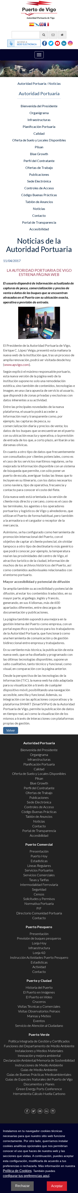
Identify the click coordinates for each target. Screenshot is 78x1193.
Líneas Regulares (39, 866)
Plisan (39, 147)
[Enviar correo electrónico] (53, 35)
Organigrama (39, 113)
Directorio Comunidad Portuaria (39, 913)
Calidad (39, 133)
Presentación (39, 851)
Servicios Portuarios (39, 870)
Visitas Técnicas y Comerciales (39, 1006)
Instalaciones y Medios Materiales (39, 1051)
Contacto (39, 215)
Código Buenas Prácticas (39, 195)
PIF (39, 908)
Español (31, 24)
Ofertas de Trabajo (39, 168)
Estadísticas (39, 861)
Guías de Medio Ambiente (39, 1070)
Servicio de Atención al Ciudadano (39, 1025)
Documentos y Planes (39, 1084)
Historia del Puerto (39, 987)
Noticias (54, 83)
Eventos (39, 1021)
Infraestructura (39, 948)
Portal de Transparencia (39, 222)
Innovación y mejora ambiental (39, 1055)
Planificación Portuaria (39, 126)
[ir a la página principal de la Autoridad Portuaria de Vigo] (39, 9)
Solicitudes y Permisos (39, 899)
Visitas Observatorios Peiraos (39, 1011)
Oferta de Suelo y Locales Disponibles (39, 140)
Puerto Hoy (39, 856)
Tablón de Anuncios (39, 202)
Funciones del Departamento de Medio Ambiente (39, 1046)
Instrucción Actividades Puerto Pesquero (39, 957)
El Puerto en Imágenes (39, 992)
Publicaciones (39, 174)
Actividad (39, 967)
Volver (10, 730)
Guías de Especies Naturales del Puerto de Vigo (39, 1079)
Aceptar (57, 1186)
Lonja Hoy (39, 943)
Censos (39, 894)
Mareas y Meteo (39, 1016)
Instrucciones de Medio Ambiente (39, 1065)
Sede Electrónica (39, 181)
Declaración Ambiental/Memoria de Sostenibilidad (39, 1060)
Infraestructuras (39, 120)
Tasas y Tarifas (39, 880)
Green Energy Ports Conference (39, 1089)
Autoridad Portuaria (31, 83)
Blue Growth (39, 154)
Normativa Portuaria (39, 903)
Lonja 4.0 (39, 953)
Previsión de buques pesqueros (39, 938)
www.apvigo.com (16, 365)
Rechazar (22, 1186)
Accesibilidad (39, 229)
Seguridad (39, 889)
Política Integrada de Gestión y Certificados (39, 1041)
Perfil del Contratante (39, 161)
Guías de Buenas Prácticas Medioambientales (39, 1074)
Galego (36, 24)
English (41, 24)
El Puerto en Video (39, 997)
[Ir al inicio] (62, 35)
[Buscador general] (44, 35)
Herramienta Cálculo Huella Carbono (39, 1094)
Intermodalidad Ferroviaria (39, 884)
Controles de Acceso (39, 188)
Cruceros (39, 1002)
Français (46, 24)
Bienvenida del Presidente (39, 106)
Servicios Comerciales (39, 875)
